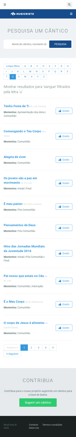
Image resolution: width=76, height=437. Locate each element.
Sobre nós (34, 428)
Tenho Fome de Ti (16, 106)
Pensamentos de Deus (20, 225)
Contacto (33, 425)
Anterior (11, 347)
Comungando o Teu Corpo (22, 131)
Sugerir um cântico (38, 402)
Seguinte (13, 353)
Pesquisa (60, 44)
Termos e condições (52, 425)
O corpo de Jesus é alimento (24, 323)
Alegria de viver (15, 157)
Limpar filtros (13, 66)
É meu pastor (13, 204)
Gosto (65, 110)
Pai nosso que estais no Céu (24, 276)
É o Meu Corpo (14, 301)
